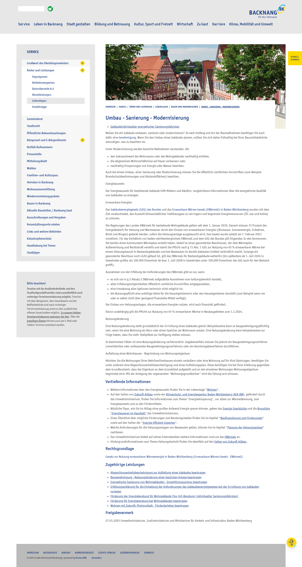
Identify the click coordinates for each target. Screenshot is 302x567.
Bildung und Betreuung (112, 24)
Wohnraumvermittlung (41, 189)
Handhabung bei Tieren (41, 245)
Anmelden (97, 557)
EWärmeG (230, 437)
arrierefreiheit (84, 552)
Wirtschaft (185, 24)
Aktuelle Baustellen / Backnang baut (49, 210)
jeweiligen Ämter (36, 321)
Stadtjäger (33, 252)
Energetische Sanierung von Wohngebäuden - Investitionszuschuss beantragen (158, 482)
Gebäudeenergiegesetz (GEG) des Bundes (136, 209)
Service (24, 24)
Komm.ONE (81, 557)
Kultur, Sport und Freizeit (153, 24)
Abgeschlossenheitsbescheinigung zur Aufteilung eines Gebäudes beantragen (158, 472)
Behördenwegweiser (43, 82)
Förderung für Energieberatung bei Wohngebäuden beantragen (148, 501)
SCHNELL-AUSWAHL (295, 58)
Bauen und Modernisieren (184, 106)
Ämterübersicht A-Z (43, 89)
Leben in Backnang (48, 24)
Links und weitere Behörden (44, 231)
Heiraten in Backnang (40, 182)
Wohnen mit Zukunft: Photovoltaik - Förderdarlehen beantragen (149, 505)
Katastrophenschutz (39, 238)
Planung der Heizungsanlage (245, 427)
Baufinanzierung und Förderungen (241, 418)
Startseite (111, 106)
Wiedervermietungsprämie (43, 196)
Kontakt (66, 552)
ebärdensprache (130, 552)
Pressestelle (34, 154)
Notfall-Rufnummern (39, 147)
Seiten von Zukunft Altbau (230, 441)
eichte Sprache (107, 552)
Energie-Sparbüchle (235, 408)
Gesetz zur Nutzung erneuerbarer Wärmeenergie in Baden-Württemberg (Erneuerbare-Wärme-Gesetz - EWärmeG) (174, 456)
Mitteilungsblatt (37, 161)
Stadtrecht (33, 126)
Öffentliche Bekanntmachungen (46, 133)
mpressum (33, 552)
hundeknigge (39, 107)
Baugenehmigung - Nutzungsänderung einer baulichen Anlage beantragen (156, 477)
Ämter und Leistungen (40, 70)
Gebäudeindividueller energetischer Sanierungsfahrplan (144, 126)
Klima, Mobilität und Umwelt (251, 24)
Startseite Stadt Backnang (267, 13)
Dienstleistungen (41, 95)
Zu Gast (202, 24)
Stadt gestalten (78, 24)
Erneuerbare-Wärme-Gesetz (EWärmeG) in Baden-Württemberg (210, 209)
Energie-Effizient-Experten (159, 422)
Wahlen (31, 168)
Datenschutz (50, 552)
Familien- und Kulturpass (42, 175)
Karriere (218, 24)
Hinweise (149, 552)
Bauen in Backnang (38, 203)
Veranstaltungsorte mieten (43, 224)
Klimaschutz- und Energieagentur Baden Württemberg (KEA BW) (205, 394)
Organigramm (39, 77)
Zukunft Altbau (143, 394)
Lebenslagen (39, 100)
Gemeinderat (35, 119)
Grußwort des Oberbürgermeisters (48, 63)
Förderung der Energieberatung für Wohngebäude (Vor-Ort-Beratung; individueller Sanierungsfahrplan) (174, 496)
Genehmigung (127, 137)
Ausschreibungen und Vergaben (46, 217)
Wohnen (212, 389)
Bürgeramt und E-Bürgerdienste (46, 140)
